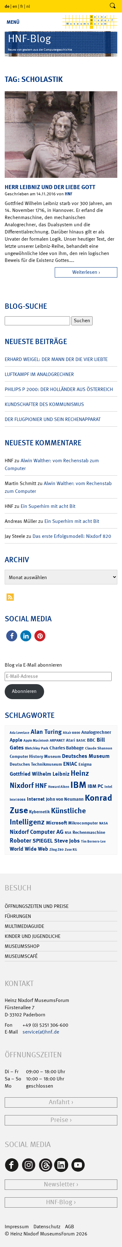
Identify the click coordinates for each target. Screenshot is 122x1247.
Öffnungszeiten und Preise (37, 906)
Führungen (18, 916)
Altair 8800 (71, 732)
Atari (70, 740)
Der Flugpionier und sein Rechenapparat (52, 419)
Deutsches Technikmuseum (36, 764)
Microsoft (56, 822)
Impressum (17, 1226)
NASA (103, 823)
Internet (36, 799)
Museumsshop (22, 946)
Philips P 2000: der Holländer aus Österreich (59, 389)
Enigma (85, 764)
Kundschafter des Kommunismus (44, 404)
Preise (59, 1120)
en (15, 6)
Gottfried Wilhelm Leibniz (39, 773)
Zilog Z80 (56, 849)
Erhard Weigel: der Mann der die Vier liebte (56, 359)
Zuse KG (71, 849)
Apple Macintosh (35, 740)
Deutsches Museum (85, 756)
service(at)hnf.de (41, 1032)
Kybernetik (39, 811)
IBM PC (95, 786)
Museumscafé (21, 956)
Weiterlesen (84, 272)
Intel (108, 786)
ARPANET (57, 740)
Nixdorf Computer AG (37, 832)
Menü (13, 22)
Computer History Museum (35, 756)
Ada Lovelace (19, 732)
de (7, 6)
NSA (68, 832)
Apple (16, 740)
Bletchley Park (36, 748)
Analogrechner (96, 732)
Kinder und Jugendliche (32, 936)
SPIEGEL (43, 840)
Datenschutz (46, 1226)
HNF (68, 194)
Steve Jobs (67, 840)
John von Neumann (65, 799)
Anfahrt (59, 1102)
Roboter (20, 840)
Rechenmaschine (89, 832)
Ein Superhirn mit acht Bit (48, 506)
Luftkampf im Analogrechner (39, 374)
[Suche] (112, 6)
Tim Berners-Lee (93, 841)
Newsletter (59, 1184)
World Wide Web (29, 848)
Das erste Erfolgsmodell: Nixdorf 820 (72, 536)
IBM (78, 785)
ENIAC (70, 763)
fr (21, 6)
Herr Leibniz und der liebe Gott (50, 187)
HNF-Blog (59, 1202)
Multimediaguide (24, 926)
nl (28, 6)
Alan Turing (46, 732)
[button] (11, 635)
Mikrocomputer (83, 823)
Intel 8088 (18, 799)
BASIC (81, 740)
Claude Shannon (98, 748)
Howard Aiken (58, 786)
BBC (91, 740)
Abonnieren (24, 691)
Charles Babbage (66, 748)
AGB (69, 1226)
